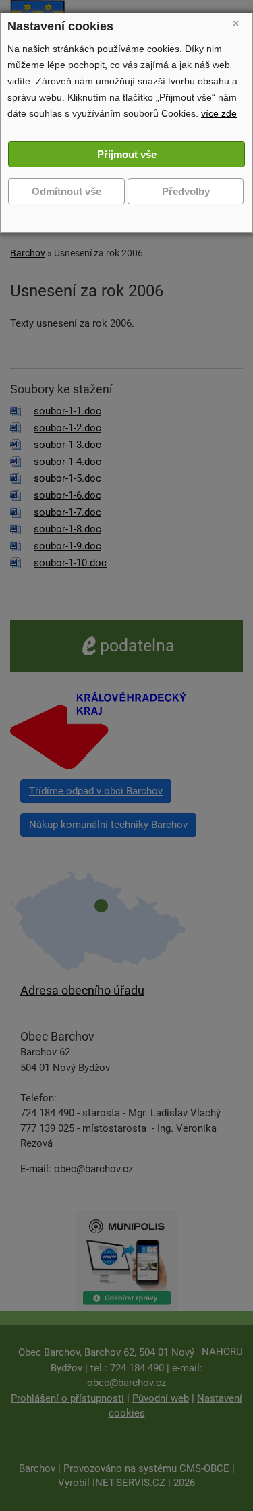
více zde (219, 113)
